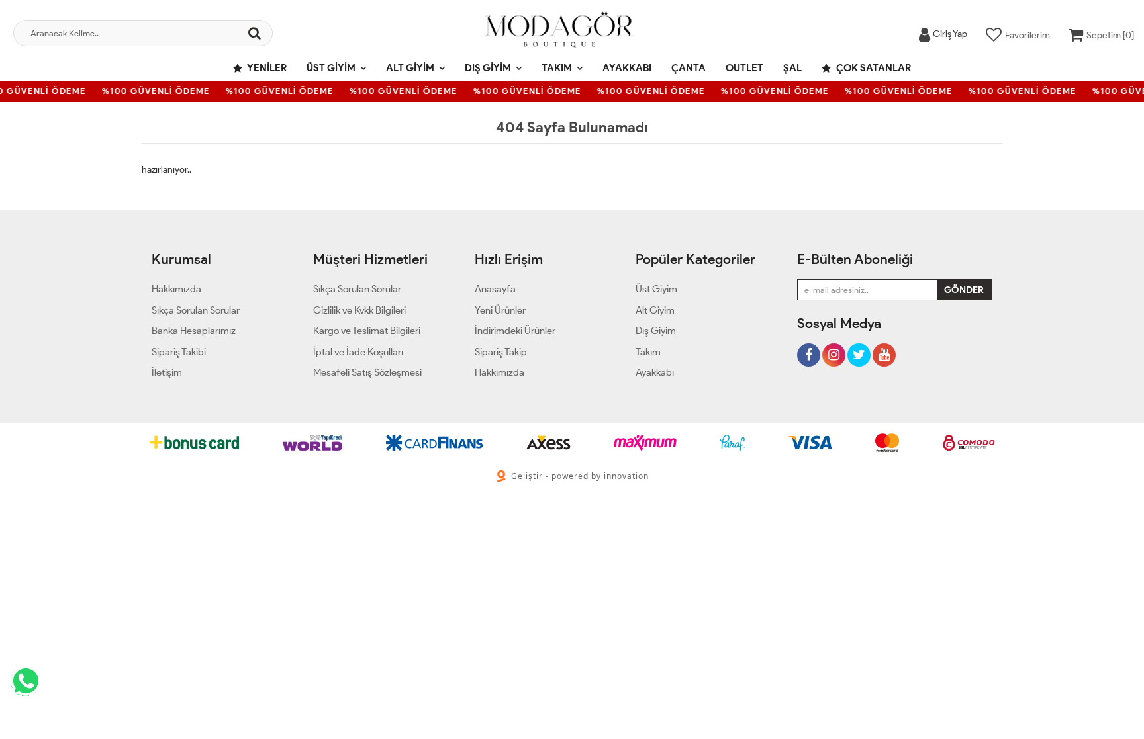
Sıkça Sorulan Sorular (196, 310)
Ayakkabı (626, 68)
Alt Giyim (410, 68)
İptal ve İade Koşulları (358, 352)
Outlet (744, 68)
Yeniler (266, 68)
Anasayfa (495, 289)
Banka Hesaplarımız (194, 331)
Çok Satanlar (872, 68)
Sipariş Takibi (179, 352)
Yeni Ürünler (500, 310)
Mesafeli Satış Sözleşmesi (367, 372)
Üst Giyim (331, 68)
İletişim (167, 372)
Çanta (688, 68)
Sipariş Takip (501, 352)
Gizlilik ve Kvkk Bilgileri (359, 310)
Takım (557, 68)
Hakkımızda (176, 289)
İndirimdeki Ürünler (515, 331)
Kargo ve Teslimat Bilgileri (366, 331)
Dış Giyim (488, 68)
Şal (792, 68)
